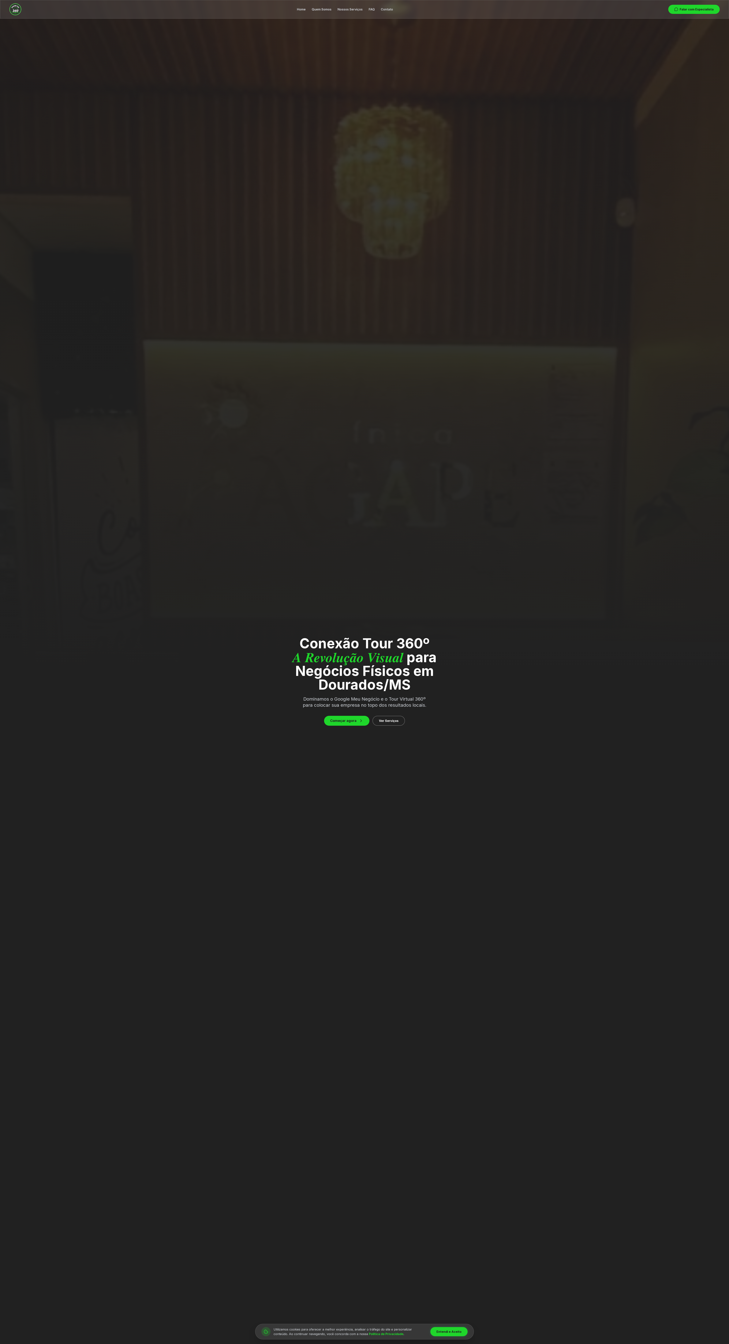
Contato (387, 9)
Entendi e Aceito (449, 1332)
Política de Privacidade (386, 1334)
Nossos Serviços (350, 9)
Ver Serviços (388, 721)
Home (301, 9)
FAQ (372, 9)
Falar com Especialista (697, 9)
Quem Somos (321, 9)
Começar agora (343, 721)
